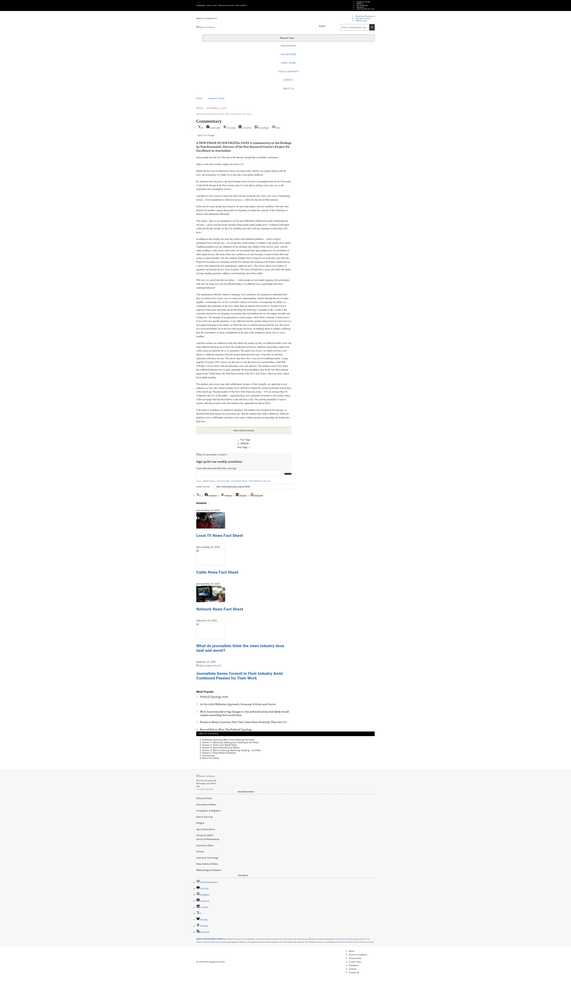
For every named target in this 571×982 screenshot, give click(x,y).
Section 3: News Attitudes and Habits (220, 747)
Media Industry (209, 481)
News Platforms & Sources (259, 481)
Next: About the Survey (244, 430)
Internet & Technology (207, 857)
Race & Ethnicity (204, 816)
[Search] (372, 27)
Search (322, 25)
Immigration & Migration (208, 810)
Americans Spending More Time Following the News (224, 114)
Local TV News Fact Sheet (219, 535)
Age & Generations (205, 829)
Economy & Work (204, 845)
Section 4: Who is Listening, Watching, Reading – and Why (231, 750)
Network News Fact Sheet (219, 609)
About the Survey (210, 757)
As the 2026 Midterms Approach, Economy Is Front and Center (238, 704)
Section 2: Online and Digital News (219, 744)
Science (200, 851)
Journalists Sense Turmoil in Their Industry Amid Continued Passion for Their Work (239, 675)
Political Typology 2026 (214, 697)
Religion (200, 822)
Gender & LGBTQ (204, 835)
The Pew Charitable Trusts (347, 942)
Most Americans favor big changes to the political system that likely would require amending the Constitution (244, 713)
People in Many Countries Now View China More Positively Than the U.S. (243, 722)
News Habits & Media (207, 863)
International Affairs (206, 804)
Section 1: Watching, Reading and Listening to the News (230, 742)
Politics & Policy (204, 798)
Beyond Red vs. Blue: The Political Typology (226, 729)
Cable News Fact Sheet (217, 572)
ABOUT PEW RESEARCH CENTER (209, 939)
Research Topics (287, 38)
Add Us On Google (206, 135)
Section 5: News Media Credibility (219, 752)
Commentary (208, 755)
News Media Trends (239, 481)
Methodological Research (208, 870)
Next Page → (243, 447)
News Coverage (223, 481)
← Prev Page (243, 439)
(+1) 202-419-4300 (204, 789)
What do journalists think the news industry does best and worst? (240, 648)
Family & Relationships (207, 839)
